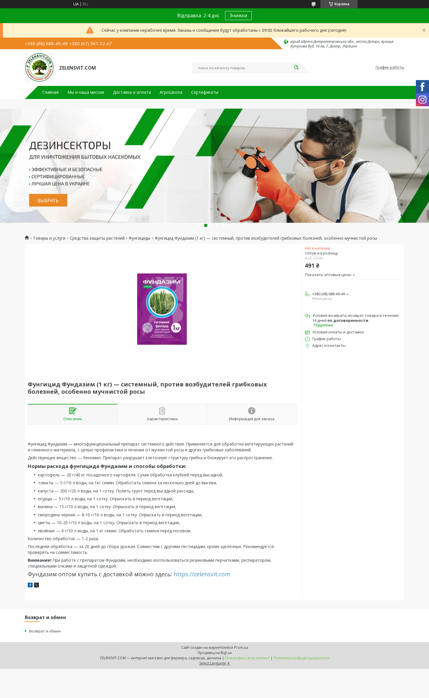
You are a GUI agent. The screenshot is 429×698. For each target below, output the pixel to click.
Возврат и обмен (45, 631)
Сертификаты (204, 92)
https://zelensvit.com (202, 574)
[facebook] (30, 586)
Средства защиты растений (97, 238)
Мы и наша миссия (85, 92)
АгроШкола (171, 92)
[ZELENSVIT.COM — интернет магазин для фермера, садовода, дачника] (39, 67)
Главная (50, 92)
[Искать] (296, 68)
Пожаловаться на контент (247, 657)
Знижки (238, 15)
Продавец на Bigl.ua (215, 652)
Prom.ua (241, 647)
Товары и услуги (49, 238)
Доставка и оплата (132, 92)
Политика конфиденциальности (301, 657)
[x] (36, 586)
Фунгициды (139, 238)
